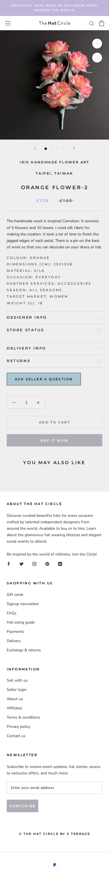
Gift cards (15, 594)
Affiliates (14, 708)
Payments (15, 631)
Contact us (16, 736)
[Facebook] (9, 564)
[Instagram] (34, 564)
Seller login (17, 689)
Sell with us (17, 680)
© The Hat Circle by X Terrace (54, 834)
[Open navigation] (8, 23)
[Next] (74, 148)
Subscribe (22, 806)
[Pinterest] (47, 564)
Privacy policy (18, 726)
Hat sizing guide (21, 622)
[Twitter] (21, 564)
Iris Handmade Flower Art (54, 162)
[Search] (91, 23)
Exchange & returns (24, 650)
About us (15, 699)
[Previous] (35, 148)
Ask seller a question (44, 379)
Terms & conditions (23, 717)
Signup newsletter (23, 603)
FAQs (11, 613)
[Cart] (101, 23)
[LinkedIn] (60, 564)
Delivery (14, 640)
